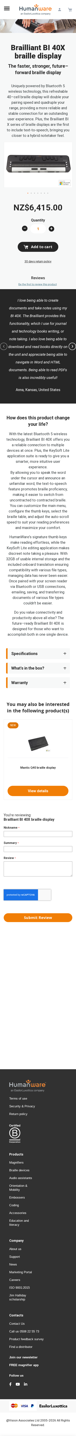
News (13, 1264)
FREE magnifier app (24, 1365)
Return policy (18, 1114)
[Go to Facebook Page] (10, 1384)
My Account (59, 10)
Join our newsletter (23, 1357)
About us (15, 1249)
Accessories (17, 1213)
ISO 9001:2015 (19, 1287)
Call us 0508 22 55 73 (24, 1331)
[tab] (38, 653)
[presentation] (72, 346)
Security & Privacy (22, 1106)
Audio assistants (20, 1178)
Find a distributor (20, 1347)
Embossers (17, 1197)
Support (14, 1257)
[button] (28, 193)
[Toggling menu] (7, 10)
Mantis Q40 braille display (38, 767)
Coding (14, 1205)
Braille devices (19, 1170)
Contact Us (17, 1323)
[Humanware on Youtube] (18, 1384)
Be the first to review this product (37, 284)
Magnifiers (16, 1162)
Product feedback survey (26, 1339)
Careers (14, 1280)
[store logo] (35, 9)
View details (38, 791)
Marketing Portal (20, 1272)
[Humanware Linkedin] (25, 1384)
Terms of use (18, 1098)
